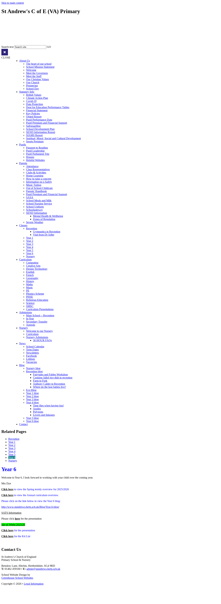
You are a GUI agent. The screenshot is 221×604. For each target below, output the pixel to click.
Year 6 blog (32, 421)
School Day (32, 88)
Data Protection (34, 104)
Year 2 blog (32, 396)
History (30, 281)
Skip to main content (12, 2)
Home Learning (34, 175)
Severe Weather (34, 222)
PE (27, 290)
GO (49, 46)
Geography (32, 278)
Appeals (30, 324)
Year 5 (29, 250)
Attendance (32, 166)
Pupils (22, 144)
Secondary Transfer (36, 321)
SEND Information (36, 212)
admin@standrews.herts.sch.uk (43, 568)
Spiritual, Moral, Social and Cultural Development (53, 138)
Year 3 (29, 244)
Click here (7, 489)
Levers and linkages (44, 414)
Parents (23, 163)
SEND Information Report (40, 132)
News (22, 343)
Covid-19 (31, 101)
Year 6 (29, 253)
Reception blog (34, 371)
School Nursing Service (39, 203)
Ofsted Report (33, 116)
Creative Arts (33, 265)
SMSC (29, 306)
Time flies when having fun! (48, 405)
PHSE (29, 296)
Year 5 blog (32, 418)
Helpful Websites (35, 160)
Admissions (25, 312)
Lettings (30, 358)
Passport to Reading (37, 147)
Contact (23, 424)
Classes (23, 225)
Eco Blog (31, 390)
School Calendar (35, 346)
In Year (30, 318)
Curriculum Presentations (40, 309)
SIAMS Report (34, 135)
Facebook (31, 355)
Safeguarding (33, 125)
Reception (31, 228)
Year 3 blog (32, 399)
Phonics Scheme (35, 293)
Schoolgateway (34, 209)
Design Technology (36, 268)
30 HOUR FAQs (42, 340)
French (30, 275)
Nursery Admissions (37, 337)
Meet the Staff (33, 76)
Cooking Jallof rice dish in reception (52, 377)
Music (29, 287)
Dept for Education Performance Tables (47, 107)
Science (30, 303)
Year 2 (29, 240)
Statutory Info (26, 91)
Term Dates (32, 349)
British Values (33, 94)
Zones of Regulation (44, 219)
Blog (22, 365)
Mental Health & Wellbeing (48, 216)
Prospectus (32, 85)
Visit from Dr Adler (43, 234)
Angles (37, 408)
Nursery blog (33, 368)
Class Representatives (38, 169)
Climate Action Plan (37, 97)
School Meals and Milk (38, 200)
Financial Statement (36, 110)
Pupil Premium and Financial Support (46, 122)
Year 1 (29, 237)
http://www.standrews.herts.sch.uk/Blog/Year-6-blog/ (30, 506)
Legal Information (34, 583)
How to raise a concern (38, 178)
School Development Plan (40, 129)
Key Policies (33, 113)
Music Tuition (33, 184)
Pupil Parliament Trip (37, 153)
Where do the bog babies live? (49, 386)
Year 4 (29, 247)
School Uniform (35, 206)
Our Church (32, 82)
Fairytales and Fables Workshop (50, 374)
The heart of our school (38, 63)
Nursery (30, 256)
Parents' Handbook (36, 191)
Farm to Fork (40, 380)
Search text (7, 46)
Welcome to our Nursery (39, 331)
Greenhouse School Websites (17, 577)
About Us (24, 60)
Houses (30, 157)
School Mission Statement (40, 66)
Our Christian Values (37, 79)
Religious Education (37, 299)
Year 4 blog (32, 402)
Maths (29, 284)
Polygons (38, 411)
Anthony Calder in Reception (49, 383)
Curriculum (25, 259)
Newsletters (32, 352)
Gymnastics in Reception (46, 231)
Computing (32, 262)
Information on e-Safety (39, 181)
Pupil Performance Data (39, 119)
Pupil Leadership (35, 150)
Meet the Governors (37, 73)
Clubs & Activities (36, 172)
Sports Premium (35, 141)
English (30, 271)
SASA (29, 197)
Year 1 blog (32, 393)
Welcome (31, 70)
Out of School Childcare (39, 188)
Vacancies (31, 362)
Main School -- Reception (40, 315)
